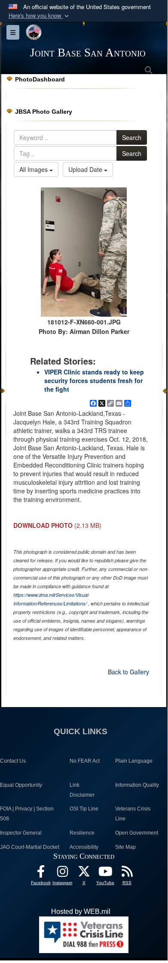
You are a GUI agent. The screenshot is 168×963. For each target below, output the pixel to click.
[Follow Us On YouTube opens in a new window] (105, 873)
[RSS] (126, 873)
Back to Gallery (128, 671)
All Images (34, 169)
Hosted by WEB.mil (80, 911)
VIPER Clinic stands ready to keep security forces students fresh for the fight (94, 380)
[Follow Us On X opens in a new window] (84, 873)
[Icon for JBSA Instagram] (62, 873)
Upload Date (86, 169)
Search (131, 137)
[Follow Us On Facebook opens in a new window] (41, 873)
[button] (39, 15)
